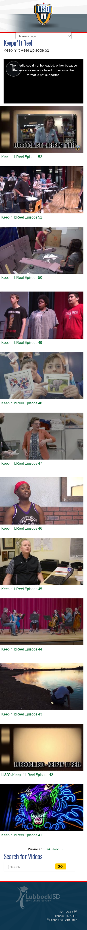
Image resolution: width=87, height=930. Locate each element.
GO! (61, 866)
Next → (58, 849)
